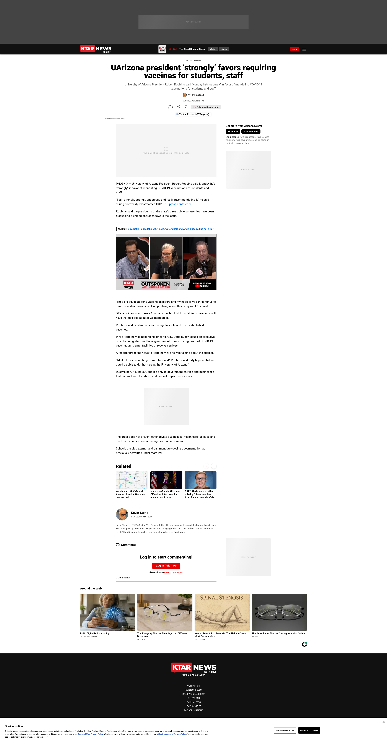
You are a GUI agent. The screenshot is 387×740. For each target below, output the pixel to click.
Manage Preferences (285, 730)
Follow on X (193, 698)
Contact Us (193, 686)
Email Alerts (194, 702)
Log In (295, 49)
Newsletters (252, 131)
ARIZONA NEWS (193, 60)
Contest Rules (193, 690)
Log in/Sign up (232, 137)
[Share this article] (178, 107)
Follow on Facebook (193, 694)
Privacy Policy (97, 734)
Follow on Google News (208, 107)
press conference (180, 204)
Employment (194, 706)
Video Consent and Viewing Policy (171, 734)
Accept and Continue (309, 730)
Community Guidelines (174, 572)
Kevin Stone (139, 513)
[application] (166, 262)
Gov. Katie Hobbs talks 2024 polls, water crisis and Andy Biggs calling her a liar (170, 229)
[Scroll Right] (213, 466)
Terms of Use (84, 734)
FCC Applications (193, 710)
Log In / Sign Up (166, 565)
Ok (384, 722)
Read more (179, 532)
